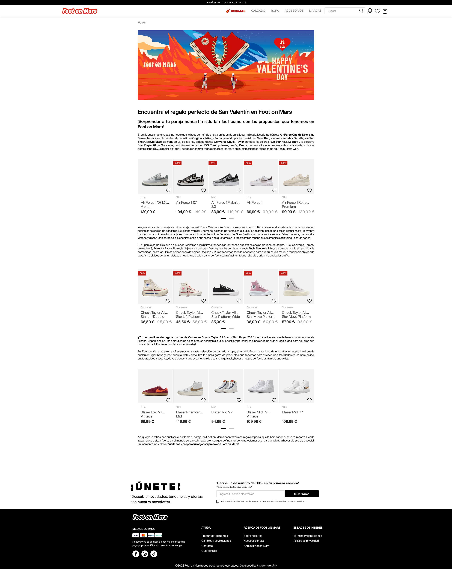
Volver (142, 22)
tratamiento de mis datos (242, 501)
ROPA (275, 10)
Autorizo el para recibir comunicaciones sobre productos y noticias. (263, 501)
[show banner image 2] (231, 218)
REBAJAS (238, 11)
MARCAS (315, 10)
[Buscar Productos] (362, 11)
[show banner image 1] (223, 218)
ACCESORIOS (294, 10)
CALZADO (258, 10)
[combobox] (345, 10)
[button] (235, 11)
